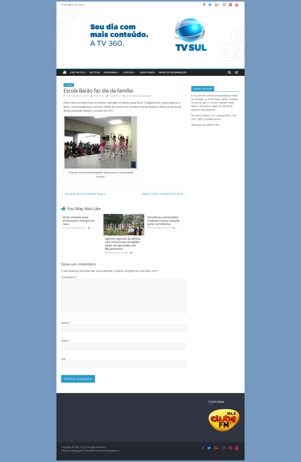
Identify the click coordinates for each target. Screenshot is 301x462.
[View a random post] (236, 72)
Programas (110, 72)
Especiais (128, 72)
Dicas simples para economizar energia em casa (79, 220)
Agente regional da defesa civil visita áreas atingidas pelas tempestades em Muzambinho (122, 244)
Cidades (68, 85)
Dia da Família (132, 96)
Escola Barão (145, 96)
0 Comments (115, 96)
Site (63, 359)
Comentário (69, 277)
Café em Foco (78, 72)
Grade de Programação (173, 72)
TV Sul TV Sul (99, 96)
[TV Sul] (64, 72)
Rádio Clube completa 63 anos (164, 194)
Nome (65, 323)
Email (65, 341)
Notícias (95, 72)
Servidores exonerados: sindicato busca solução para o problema (163, 220)
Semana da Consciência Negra (83, 194)
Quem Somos (147, 72)
